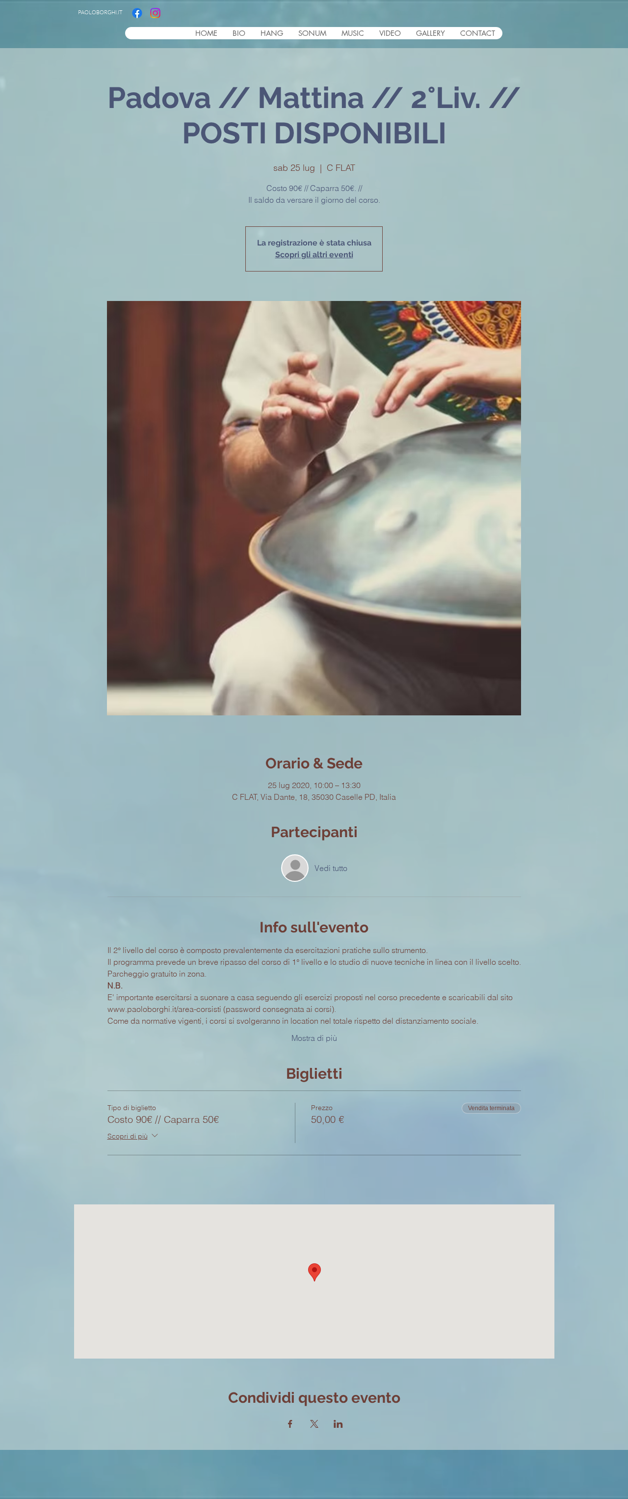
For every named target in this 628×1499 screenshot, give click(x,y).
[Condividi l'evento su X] (314, 1424)
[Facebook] (137, 13)
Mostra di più (314, 1038)
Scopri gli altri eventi (314, 254)
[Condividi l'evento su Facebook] (290, 1424)
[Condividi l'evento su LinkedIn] (338, 1424)
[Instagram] (155, 13)
